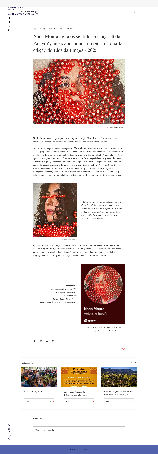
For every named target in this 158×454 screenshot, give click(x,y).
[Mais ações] (123, 28)
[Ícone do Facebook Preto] (9, 22)
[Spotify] (9, 30)
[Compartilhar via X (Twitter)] (40, 341)
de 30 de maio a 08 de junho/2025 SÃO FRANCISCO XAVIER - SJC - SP (23, 12)
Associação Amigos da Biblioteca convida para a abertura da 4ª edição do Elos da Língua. (78, 393)
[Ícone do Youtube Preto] (9, 18)
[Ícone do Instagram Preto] (9, 26)
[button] (134, 12)
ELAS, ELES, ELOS (33, 391)
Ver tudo (134, 362)
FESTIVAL (12, 9)
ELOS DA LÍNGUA (15, 7)
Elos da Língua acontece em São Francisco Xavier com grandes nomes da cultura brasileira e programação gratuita (118, 393)
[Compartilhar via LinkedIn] (46, 341)
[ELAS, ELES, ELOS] (39, 377)
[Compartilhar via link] (52, 341)
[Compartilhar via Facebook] (34, 341)
